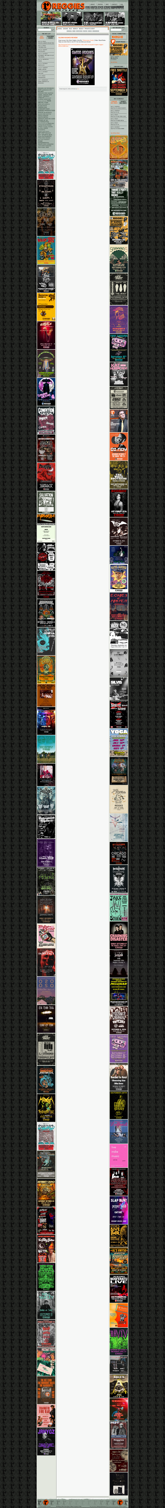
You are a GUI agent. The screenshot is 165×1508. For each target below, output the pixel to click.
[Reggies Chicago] (63, 11)
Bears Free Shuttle (44, 114)
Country (50, 144)
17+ (50, 90)
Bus (70, 28)
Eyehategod (41, 77)
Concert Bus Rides (114, 102)
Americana (42, 107)
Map (107, 4)
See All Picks (114, 62)
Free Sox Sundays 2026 (42, 123)
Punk (40, 141)
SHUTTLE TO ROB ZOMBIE (117, 128)
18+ (47, 120)
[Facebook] (113, 37)
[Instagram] (118, 37)
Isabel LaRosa (42, 69)
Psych (40, 125)
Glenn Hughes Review (67, 37)
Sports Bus (47, 135)
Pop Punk (41, 147)
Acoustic (41, 130)
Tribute (41, 98)
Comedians (45, 90)
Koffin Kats (41, 51)
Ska (52, 123)
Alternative (43, 122)
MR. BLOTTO (114, 58)
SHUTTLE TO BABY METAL (117, 120)
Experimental (43, 143)
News (74, 31)
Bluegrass (48, 112)
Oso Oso (40, 73)
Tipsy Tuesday (43, 96)
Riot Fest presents (44, 139)
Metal (41, 103)
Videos (90, 31)
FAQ (122, 4)
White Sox (42, 144)
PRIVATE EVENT (90, 28)
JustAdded (42, 37)
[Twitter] (115, 37)
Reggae (48, 133)
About (93, 4)
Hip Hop (41, 133)
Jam (47, 147)
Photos (100, 4)
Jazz (40, 126)
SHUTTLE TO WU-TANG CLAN (118, 116)
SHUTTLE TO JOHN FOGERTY (118, 108)
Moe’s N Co (41, 65)
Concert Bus (44, 109)
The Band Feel (42, 47)
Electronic (47, 125)
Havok (40, 61)
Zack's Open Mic (42, 101)
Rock (41, 112)
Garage (45, 115)
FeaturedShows (50, 37)
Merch (75, 28)
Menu (60, 28)
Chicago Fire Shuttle (45, 93)
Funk (46, 102)
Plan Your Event (66, 1506)
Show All (69, 31)
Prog (40, 115)
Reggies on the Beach (46, 88)
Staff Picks (79, 31)
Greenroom (96, 31)
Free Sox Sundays (44, 104)
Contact (114, 4)
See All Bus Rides (115, 133)
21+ (39, 135)
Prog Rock (42, 138)
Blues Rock (42, 106)
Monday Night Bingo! (43, 131)
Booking (58, 1506)
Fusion (40, 99)
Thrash (45, 95)
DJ (39, 128)
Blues (41, 91)
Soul (40, 95)
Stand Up (41, 120)
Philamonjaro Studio (88, 40)
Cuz (78, 88)
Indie (49, 101)
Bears (48, 138)
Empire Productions (47, 110)
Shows (65, 28)
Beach (81, 28)
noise (40, 136)
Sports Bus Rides (123, 102)
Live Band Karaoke (44, 146)
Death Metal (43, 117)
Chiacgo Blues (48, 98)
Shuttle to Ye (115, 112)
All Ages (44, 128)
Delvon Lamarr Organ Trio (46, 43)
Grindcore (47, 99)
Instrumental (47, 136)
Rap (40, 90)
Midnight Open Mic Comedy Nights (50, 119)
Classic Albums (47, 126)
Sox (50, 95)
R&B (49, 123)
